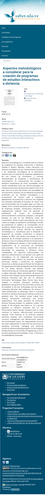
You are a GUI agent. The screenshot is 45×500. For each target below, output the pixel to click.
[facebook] (3, 462)
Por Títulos (11, 402)
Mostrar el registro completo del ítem (15, 148)
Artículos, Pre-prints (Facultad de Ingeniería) (18, 350)
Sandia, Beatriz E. (8, 121)
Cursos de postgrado (34, 131)
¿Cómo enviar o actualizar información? (21, 414)
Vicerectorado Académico (16, 385)
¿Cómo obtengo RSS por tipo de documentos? (24, 423)
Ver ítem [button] (6, 61)
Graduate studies (30, 136)
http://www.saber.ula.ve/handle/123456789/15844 (20, 343)
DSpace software (11, 485)
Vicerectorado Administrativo (18, 387)
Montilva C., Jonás (8, 124)
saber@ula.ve (15, 431)
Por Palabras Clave (14, 405)
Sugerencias (15, 466)
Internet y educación (9, 133)
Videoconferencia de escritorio (29, 133)
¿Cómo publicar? (13, 412)
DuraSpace (6, 487)
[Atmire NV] (15, 489)
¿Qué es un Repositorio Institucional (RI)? (22, 421)
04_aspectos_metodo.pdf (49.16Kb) (33, 95)
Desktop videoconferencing (23, 138)
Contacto (5, 466)
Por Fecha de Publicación (16, 398)
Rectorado (11, 383)
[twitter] (7, 462)
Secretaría (11, 390)
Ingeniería (5, 140)
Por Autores (11, 400)
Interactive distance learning (12, 136)
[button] (35, 22)
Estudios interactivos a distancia (14, 131)
